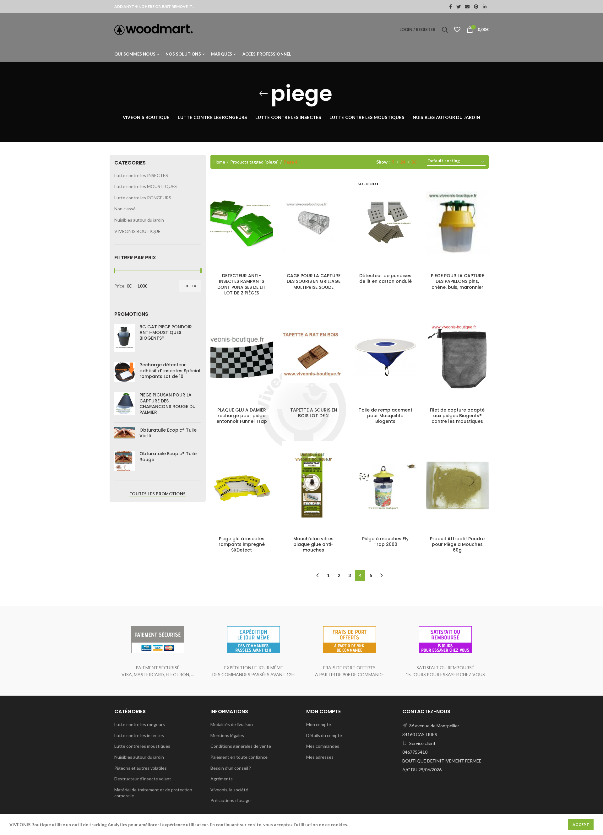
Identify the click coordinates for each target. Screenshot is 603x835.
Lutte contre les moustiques (142, 746)
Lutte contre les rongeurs (139, 724)
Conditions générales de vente (240, 746)
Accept (581, 824)
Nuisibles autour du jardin (139, 220)
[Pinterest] (476, 7)
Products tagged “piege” (254, 161)
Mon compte (318, 724)
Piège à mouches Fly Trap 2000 (385, 541)
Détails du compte (324, 735)
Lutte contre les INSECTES (141, 175)
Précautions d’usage (230, 800)
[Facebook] (450, 7)
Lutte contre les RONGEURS (142, 197)
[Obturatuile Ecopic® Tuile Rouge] (124, 461)
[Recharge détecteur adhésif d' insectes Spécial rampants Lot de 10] (124, 372)
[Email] (467, 7)
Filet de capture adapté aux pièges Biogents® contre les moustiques (457, 415)
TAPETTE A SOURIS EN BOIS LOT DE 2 (313, 412)
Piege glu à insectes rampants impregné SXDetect (242, 544)
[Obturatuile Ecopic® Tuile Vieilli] (124, 434)
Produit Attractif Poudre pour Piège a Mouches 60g (457, 544)
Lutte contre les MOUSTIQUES (145, 186)
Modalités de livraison (231, 724)
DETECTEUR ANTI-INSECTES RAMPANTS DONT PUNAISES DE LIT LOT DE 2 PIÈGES (241, 284)
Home (219, 161)
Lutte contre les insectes (139, 735)
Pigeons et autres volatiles (140, 768)
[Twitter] (458, 7)
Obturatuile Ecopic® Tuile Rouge (168, 456)
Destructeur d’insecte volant (142, 778)
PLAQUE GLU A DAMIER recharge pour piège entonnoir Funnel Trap (241, 415)
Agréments (221, 778)
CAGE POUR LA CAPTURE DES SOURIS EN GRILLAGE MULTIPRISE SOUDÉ (313, 281)
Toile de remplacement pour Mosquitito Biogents (385, 415)
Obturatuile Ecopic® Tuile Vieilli (168, 433)
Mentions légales (227, 735)
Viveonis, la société (229, 789)
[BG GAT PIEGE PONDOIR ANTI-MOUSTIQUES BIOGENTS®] (124, 338)
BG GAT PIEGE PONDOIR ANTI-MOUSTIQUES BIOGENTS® (165, 332)
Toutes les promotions (157, 493)
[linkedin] (485, 7)
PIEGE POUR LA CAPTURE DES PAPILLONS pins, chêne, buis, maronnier (457, 281)
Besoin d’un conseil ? (230, 768)
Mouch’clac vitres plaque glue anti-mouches (313, 544)
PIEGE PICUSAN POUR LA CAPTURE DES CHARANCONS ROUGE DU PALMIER (167, 403)
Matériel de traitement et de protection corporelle (153, 793)
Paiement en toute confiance (239, 757)
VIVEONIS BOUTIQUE (137, 231)
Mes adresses (320, 757)
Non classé (125, 208)
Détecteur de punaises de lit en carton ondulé (385, 278)
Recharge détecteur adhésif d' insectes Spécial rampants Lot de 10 (169, 370)
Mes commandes (322, 746)
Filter (190, 285)
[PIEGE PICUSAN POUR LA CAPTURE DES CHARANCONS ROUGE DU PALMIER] (124, 405)
